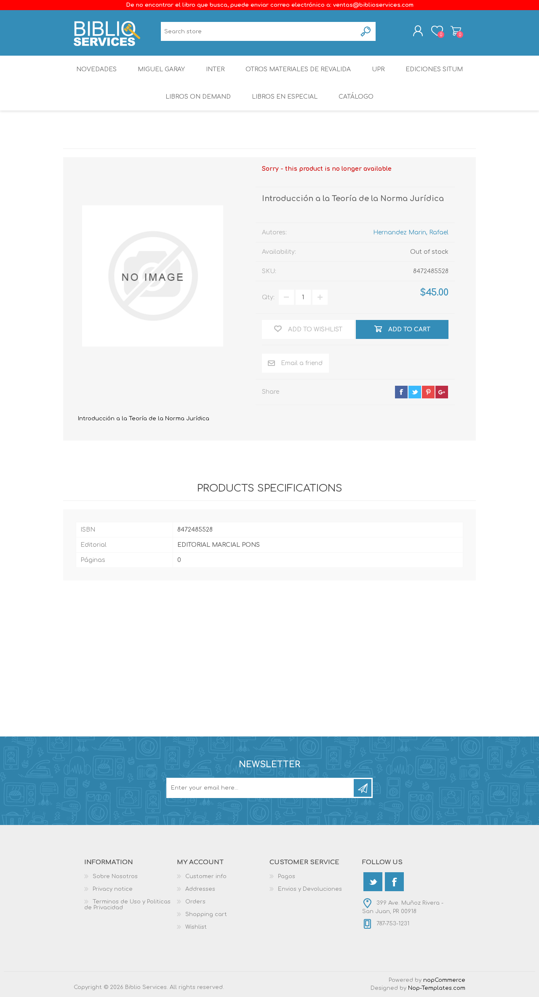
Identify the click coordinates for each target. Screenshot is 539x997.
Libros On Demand (198, 97)
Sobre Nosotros (115, 876)
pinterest (428, 392)
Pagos (286, 876)
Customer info (206, 876)
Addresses (200, 889)
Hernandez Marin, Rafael (410, 232)
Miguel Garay (161, 69)
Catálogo (356, 97)
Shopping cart (455, 30)
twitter (414, 392)
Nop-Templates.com (436, 988)
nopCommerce (444, 980)
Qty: (268, 297)
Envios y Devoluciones (310, 889)
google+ (441, 392)
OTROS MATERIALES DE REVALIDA (298, 69)
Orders (195, 902)
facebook (401, 392)
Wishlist (196, 927)
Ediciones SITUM (434, 69)
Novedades (96, 69)
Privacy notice (113, 889)
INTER (215, 69)
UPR (378, 69)
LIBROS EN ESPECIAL (285, 97)
